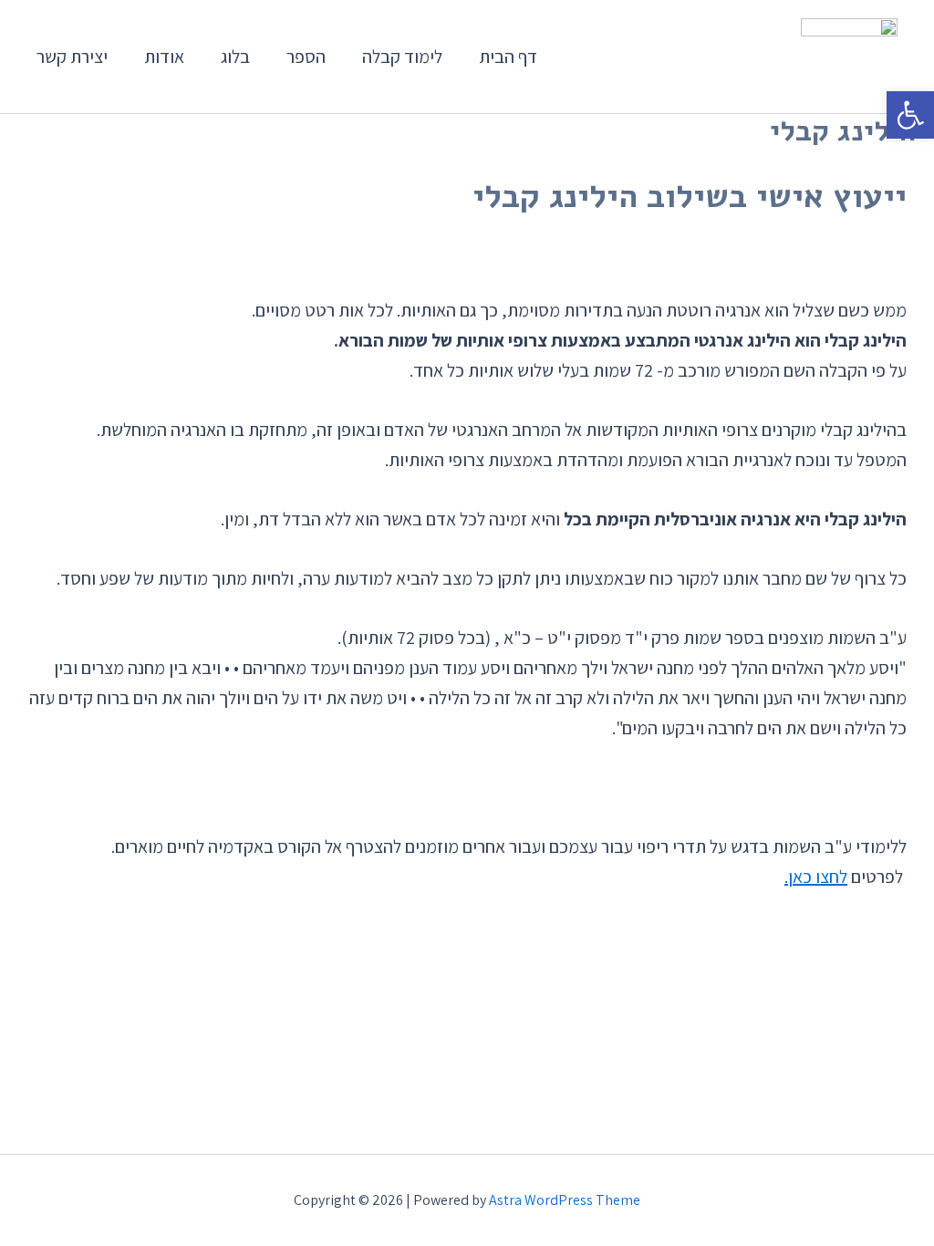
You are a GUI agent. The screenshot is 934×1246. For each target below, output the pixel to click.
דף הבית (508, 56)
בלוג (235, 56)
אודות (164, 56)
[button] (910, 115)
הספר (306, 56)
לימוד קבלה (402, 56)
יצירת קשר (72, 56)
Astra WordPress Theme (564, 1200)
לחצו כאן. (815, 876)
